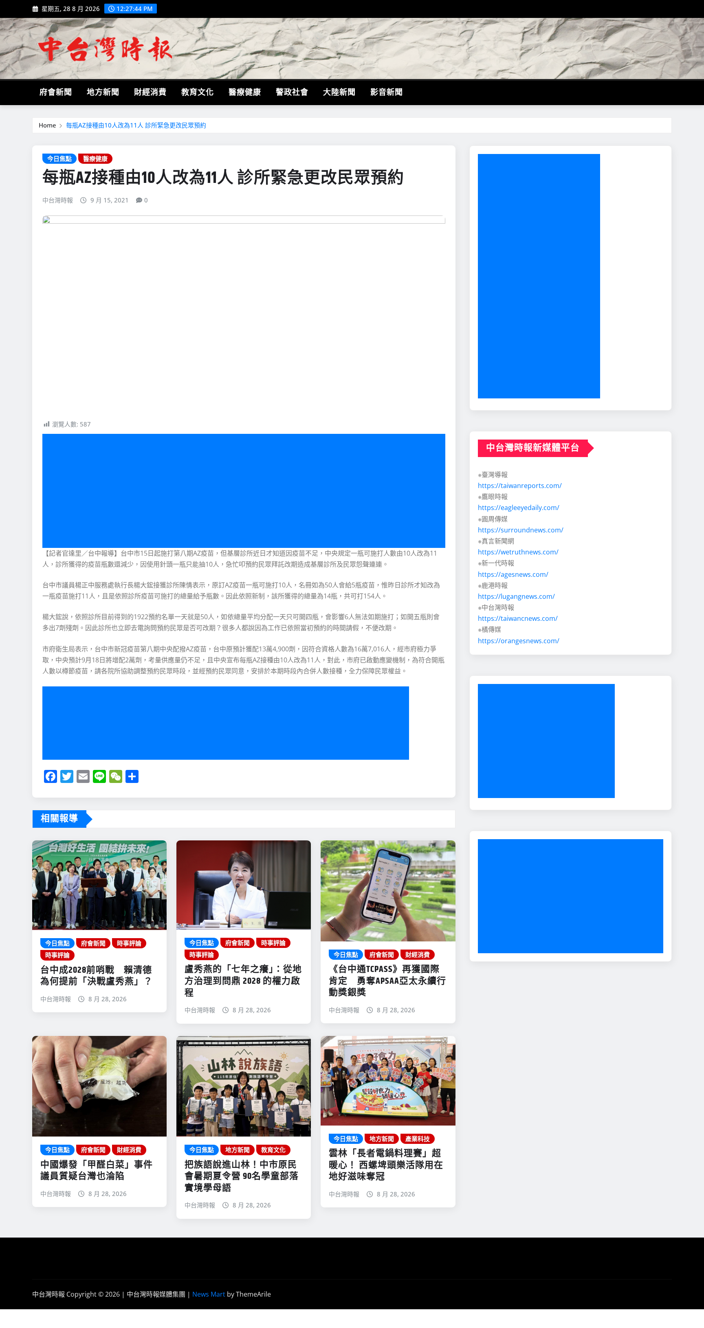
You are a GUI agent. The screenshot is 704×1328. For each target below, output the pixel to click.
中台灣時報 (57, 200)
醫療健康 (245, 93)
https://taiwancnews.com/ (518, 618)
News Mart (208, 1294)
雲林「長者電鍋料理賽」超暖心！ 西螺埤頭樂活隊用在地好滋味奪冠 (386, 1165)
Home (47, 125)
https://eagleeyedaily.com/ (518, 507)
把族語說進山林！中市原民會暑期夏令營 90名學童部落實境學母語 (242, 1176)
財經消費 (150, 93)
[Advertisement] (247, 491)
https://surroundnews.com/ (520, 529)
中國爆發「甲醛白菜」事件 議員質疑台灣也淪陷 (96, 1171)
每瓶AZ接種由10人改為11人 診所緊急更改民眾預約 (136, 125)
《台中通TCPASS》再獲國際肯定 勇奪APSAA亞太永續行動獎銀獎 (387, 981)
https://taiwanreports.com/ (520, 485)
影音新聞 (386, 93)
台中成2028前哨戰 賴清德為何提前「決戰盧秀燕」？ (96, 976)
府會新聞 (56, 93)
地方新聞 (103, 93)
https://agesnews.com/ (513, 574)
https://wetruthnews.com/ (518, 551)
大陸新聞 (339, 93)
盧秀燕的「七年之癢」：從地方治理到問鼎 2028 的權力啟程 (243, 981)
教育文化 (197, 93)
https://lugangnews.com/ (516, 596)
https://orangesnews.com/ (518, 640)
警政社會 (292, 93)
